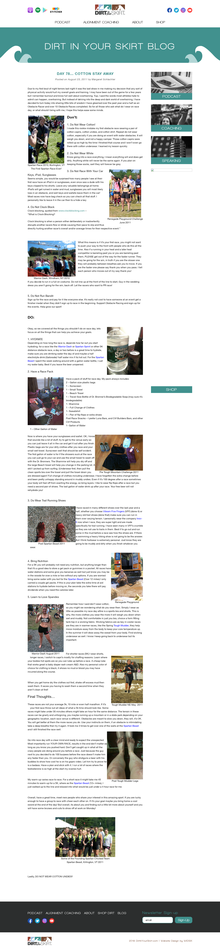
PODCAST (35, 913)
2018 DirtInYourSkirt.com (143, 941)
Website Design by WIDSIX (176, 941)
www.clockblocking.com (72, 211)
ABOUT (89, 913)
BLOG (122, 913)
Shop (160, 22)
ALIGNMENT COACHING (63, 913)
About (137, 22)
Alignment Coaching (101, 22)
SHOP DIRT (106, 913)
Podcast (62, 22)
